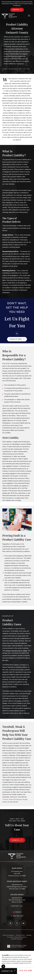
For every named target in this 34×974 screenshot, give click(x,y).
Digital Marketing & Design (19, 946)
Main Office (17, 868)
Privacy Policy (20, 935)
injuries (18, 701)
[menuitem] (10, 923)
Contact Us (15, 840)
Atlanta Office (17, 894)
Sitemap (29, 935)
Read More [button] (16, 9)
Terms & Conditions (8, 935)
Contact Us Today (15, 339)
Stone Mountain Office (17, 881)
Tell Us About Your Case (17, 824)
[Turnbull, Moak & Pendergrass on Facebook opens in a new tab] (17, 923)
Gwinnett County (13, 68)
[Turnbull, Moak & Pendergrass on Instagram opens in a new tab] (10, 923)
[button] (3, 966)
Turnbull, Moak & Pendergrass (12, 799)
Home (5, 68)
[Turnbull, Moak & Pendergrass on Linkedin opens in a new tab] (23, 923)
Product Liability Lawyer (24, 68)
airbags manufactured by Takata (16, 651)
